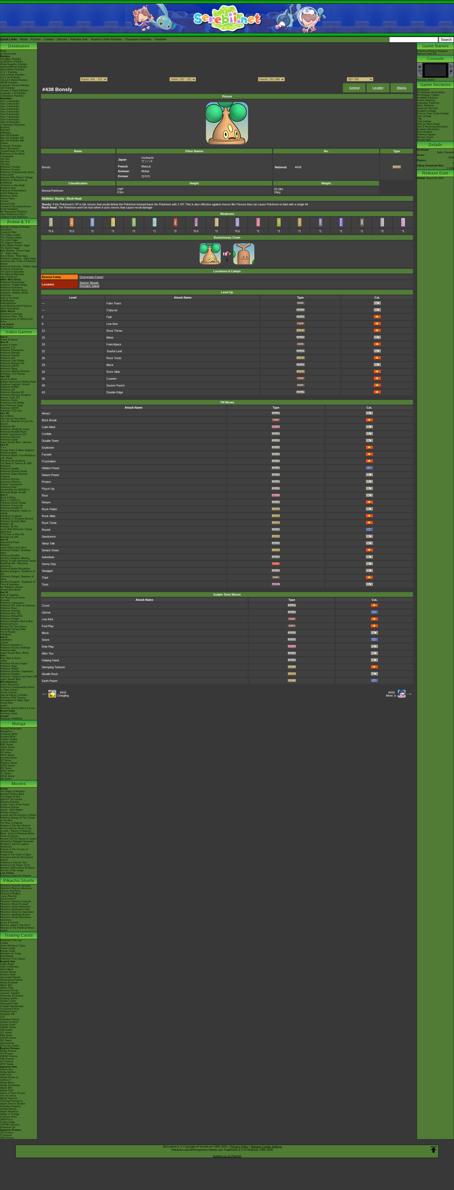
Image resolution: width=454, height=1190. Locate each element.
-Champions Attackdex (12, 124)
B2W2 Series (7, 771)
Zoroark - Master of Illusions (15, 831)
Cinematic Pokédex (11, 146)
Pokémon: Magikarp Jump (14, 429)
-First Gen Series (9, 1045)
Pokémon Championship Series (17, 172)
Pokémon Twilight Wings (13, 285)
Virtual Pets (6, 703)
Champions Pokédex (138, 39)
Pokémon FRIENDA (11, 718)
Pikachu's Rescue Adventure (16, 888)
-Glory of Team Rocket (12, 1093)
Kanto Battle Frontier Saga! (15, 245)
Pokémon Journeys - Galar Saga (18, 258)
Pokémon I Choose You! (13, 862)
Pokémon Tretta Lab (11, 505)
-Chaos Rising (8, 972)
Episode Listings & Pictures (15, 227)
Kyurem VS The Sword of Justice (18, 838)
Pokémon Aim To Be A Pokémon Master (18, 262)
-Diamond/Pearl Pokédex (13, 67)
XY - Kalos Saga (9, 253)
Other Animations (9, 308)
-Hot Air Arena (8, 1095)
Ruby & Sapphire (9, 595)
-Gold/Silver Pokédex (11, 61)
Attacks (401, 87)
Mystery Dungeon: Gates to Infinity (15, 512)
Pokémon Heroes (9, 807)
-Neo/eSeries (7, 1043)
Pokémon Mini (8, 650)
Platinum (5, 545)
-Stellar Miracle (8, 1109)
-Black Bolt (6, 985)
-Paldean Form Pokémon (13, 217)
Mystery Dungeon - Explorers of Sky (17, 572)
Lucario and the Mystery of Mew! (18, 815)
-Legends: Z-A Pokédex (13, 93)
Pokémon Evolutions (11, 287)
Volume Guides (8, 742)
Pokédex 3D (7, 524)
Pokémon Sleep (8, 368)
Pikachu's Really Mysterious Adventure (15, 918)
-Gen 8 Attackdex (9, 119)
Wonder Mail (424, 139)
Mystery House (425, 137)
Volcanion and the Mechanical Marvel (16, 858)
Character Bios (8, 232)
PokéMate (5, 634)
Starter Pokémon (426, 100)
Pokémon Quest (9, 439)
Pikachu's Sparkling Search (15, 914)
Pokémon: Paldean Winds (14, 292)
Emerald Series (8, 757)
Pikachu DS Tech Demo (13, 626)
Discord (62, 39)
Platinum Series (8, 763)
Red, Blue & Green (10, 658)
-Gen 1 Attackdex (9, 101)
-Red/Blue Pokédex (10, 59)
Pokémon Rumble (10, 555)
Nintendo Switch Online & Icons (17, 708)
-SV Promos (6, 1053)
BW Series (6, 768)
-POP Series (7, 1064)
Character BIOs (8, 734)
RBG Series (6, 744)
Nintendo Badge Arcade (13, 492)
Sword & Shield (8, 379)
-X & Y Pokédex (9, 72)
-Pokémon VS (7, 1127)
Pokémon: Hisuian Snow (13, 290)
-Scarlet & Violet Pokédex (14, 90)
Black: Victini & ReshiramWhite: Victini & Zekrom (17, 834)
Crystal (4, 642)
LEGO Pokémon (9, 193)
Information (423, 89)
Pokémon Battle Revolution (15, 568)
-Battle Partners (8, 1098)
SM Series (6, 778)
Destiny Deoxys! (9, 812)
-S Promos (6, 1135)
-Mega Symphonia (10, 1085)
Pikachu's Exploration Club (14, 909)
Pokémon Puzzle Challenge (15, 647)
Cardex (4, 143)
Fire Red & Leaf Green (12, 597)
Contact (49, 39)
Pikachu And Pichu (10, 891)
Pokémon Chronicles (11, 269)
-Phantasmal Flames (11, 980)
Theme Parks (7, 198)
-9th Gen (5, 159)
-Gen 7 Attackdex (9, 117)
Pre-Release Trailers (428, 95)
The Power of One (10, 796)
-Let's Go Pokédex (10, 77)
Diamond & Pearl (9, 542)
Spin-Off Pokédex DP (12, 138)
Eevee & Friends (9, 922)
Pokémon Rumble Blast (13, 521)
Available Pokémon (427, 97)
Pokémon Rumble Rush (13, 431)
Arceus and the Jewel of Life (16, 828)
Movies (19, 783)
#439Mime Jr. (391, 694)
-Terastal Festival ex (11, 1101)
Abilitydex (5, 132)
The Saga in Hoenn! (11, 242)
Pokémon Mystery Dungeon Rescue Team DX (15, 396)
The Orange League (11, 237)
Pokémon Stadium (10, 674)
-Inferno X (5, 1080)
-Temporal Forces (9, 1009)
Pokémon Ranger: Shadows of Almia (17, 578)
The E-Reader (8, 632)
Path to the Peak (9, 298)
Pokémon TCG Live (11, 410)
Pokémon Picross (9, 479)
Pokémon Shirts (9, 196)
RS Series (5, 752)
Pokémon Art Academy (12, 460)
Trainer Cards (7, 948)
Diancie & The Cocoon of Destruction (14, 850)
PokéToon (5, 295)
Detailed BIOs (8, 736)
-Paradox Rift (7, 1014)
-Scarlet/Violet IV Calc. (12, 151)
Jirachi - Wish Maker (11, 810)
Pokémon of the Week (12, 153)
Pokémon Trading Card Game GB (18, 676)
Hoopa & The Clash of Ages (15, 854)
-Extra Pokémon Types (12, 945)
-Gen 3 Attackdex (9, 106)
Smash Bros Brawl (10, 589)
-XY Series (6, 1032)
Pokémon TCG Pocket (12, 374)
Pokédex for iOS (9, 537)
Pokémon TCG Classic (12, 959)
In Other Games (9, 689)
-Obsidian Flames (9, 1019)
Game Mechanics (9, 148)
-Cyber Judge (7, 1122)
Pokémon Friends (9, 355)
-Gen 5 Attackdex (9, 111)
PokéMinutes (7, 300)
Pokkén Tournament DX (13, 434)
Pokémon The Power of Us (15, 865)
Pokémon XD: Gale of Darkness (17, 605)
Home (24, 39)
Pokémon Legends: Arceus (15, 384)
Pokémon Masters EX (12, 363)
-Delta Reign (7, 964)
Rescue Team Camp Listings (433, 113)
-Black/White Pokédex (12, 69)
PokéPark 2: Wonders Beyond (16, 518)
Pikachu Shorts (18, 880)
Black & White (8, 497)
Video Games (19, 332)
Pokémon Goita (8, 713)
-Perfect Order (8, 974)
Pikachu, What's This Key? (15, 925)
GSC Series (6, 749)
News (3, 51)
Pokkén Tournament (11, 484)
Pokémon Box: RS (10, 613)
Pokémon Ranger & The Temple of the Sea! (17, 819)
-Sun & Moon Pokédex (12, 74)
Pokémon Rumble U (11, 508)
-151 (2, 1016)
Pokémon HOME (9, 387)
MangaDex (6, 731)
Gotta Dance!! (8, 899)
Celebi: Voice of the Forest (15, 804)
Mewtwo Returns (9, 802)
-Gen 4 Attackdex (9, 109)
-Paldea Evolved (9, 1022)
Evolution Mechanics (428, 129)
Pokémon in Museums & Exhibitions (13, 181)
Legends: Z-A (7, 347)
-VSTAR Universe (9, 1124)
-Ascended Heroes (10, 977)
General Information (11, 728)
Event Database (9, 209)
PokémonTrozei (8, 624)
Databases (18, 46)
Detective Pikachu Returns (15, 371)
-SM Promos (7, 1059)
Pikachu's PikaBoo (10, 893)
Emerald (4, 600)
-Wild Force (6, 1119)
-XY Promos (6, 1061)
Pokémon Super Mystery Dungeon (13, 475)
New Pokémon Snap (11, 405)
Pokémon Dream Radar (13, 503)
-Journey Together (10, 993)
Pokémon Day (8, 188)
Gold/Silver (6, 639)
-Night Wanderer (9, 1111)
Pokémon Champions (12, 350)
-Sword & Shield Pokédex (14, 80)
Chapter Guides (8, 739)
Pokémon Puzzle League (13, 663)
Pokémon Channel (10, 610)
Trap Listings (424, 121)
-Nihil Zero (6, 1074)
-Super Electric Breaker (12, 1103)
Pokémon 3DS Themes (13, 697)
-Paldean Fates (8, 1011)
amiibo (3, 705)
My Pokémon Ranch (11, 587)
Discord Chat (7, 203)
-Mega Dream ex (9, 1077)
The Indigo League (10, 235)
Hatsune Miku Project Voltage (16, 177)
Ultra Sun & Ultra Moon (13, 418)
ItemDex (5, 127)
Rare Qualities (424, 132)
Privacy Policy (239, 1146)
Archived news (8, 53)
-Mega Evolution (9, 982)
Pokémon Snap (8, 666)
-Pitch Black (6, 969)
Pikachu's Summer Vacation (15, 885)
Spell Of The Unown (11, 799)
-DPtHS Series (8, 1038)
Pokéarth (160, 39)
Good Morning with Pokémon (16, 306)
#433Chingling (63, 694)
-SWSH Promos (9, 1056)
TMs (419, 118)
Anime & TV (18, 222)
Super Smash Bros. (11, 679)
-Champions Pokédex (12, 96)
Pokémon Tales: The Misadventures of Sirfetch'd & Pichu (16, 319)
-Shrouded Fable (9, 1003)
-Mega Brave (7, 1082)
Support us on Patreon (227, 1156)
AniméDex (6, 229)
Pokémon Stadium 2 (11, 645)
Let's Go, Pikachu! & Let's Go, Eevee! (17, 422)
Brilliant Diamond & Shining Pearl (18, 381)
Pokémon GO (7, 358)
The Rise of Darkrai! (11, 823)
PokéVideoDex (8, 303)
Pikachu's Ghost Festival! (14, 904)
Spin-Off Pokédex (9, 135)
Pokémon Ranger (9, 618)
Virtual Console (8, 692)
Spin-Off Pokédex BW (12, 140)
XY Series (5, 773)
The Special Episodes (12, 271)
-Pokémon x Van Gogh (12, 185)
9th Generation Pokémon (13, 211)
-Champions (6, 156)
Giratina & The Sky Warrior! (15, 825)
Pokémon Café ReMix (12, 360)
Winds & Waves (9, 339)
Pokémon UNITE (9, 366)
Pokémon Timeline (10, 167)
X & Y (3, 447)
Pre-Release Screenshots (431, 92)
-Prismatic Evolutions (11, 995)
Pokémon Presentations (13, 190)
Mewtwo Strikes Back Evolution (17, 867)
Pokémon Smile (8, 400)
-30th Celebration (9, 966)
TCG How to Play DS (12, 534)
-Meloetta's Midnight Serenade (16, 841)
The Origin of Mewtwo (12, 791)
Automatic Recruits (427, 108)
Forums (36, 39)
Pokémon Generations (12, 282)
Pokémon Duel (8, 487)
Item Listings (424, 116)
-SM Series (6, 1030)
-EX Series (6, 1040)
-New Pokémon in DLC (12, 214)
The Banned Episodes (12, 274)
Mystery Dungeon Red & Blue (16, 621)
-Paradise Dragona (10, 1106)
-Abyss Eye (6, 1069)
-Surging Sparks (9, 998)
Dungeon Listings (426, 111)
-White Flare (7, 987)
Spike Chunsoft (445, 152)
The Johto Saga (9, 240)
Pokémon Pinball (9, 668)
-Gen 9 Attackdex (9, 122)
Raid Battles (7, 956)
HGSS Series (7, 765)
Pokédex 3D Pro (9, 526)
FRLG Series (7, 755)
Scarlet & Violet (8, 345)
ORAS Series (7, 776)
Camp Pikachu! (8, 896)
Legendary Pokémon (428, 103)
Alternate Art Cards (10, 953)
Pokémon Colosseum (12, 603)
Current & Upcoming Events (15, 206)
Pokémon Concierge (11, 314)
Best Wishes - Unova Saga (15, 250)
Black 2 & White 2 (10, 500)
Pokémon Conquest (11, 516)
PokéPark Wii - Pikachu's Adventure (14, 564)
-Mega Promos (8, 1051)
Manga (18, 723)
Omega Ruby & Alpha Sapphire (17, 450)
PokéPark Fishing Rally (13, 629)
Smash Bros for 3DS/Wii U (15, 489)
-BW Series (6, 1035)
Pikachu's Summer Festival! (15, 901)
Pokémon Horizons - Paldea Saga (18, 266)
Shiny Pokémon (8, 277)
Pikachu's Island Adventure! (15, 906)
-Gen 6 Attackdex (9, 114)
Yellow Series (7, 747)
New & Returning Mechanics (432, 126)
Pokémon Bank (8, 453)
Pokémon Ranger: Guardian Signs (15, 551)
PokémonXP (7, 174)
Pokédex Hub (78, 39)
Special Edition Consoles (13, 695)
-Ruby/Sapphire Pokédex (13, 64)
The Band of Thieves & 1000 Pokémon (16, 464)
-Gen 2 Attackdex (9, 103)
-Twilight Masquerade (12, 1006)
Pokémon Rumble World (13, 471)
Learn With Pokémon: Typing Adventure (16, 530)
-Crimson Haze (8, 1116)
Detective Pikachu (10, 437)
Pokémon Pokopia (10, 352)
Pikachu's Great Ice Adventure (17, 912)
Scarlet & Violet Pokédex (106, 39)
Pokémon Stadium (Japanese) (16, 671)
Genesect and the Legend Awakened (14, 845)
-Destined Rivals (9, 990)
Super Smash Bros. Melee (14, 653)
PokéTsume (6, 327)
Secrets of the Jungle (12, 870)
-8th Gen (5, 161)
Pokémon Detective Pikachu (15, 875)
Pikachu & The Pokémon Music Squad (17, 929)
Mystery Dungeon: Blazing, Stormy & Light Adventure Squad (18, 559)
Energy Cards (7, 951)
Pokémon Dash (8, 608)
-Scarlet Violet (8, 1024)
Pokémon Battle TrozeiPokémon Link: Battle (17, 456)
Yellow (3, 661)
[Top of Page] (433, 1150)
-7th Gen (5, 164)
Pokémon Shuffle (9, 468)
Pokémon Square (426, 134)
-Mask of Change (9, 1114)
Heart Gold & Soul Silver (13, 547)
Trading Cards (18, 935)
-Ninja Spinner (8, 1072)
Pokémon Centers (10, 169)
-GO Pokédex (7, 88)
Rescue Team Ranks (428, 124)
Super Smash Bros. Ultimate (16, 442)
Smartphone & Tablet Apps (14, 700)
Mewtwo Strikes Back (12, 794)
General (354, 87)
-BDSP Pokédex (9, 82)
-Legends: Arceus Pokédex (15, 85)
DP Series (5, 760)
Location (378, 87)
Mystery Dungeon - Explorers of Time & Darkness (17, 583)
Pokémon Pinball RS (11, 616)
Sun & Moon (7, 416)
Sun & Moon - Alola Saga (14, 256)
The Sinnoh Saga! (10, 248)
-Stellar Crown (8, 1001)
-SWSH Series (8, 1027)
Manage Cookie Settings (266, 1146)
